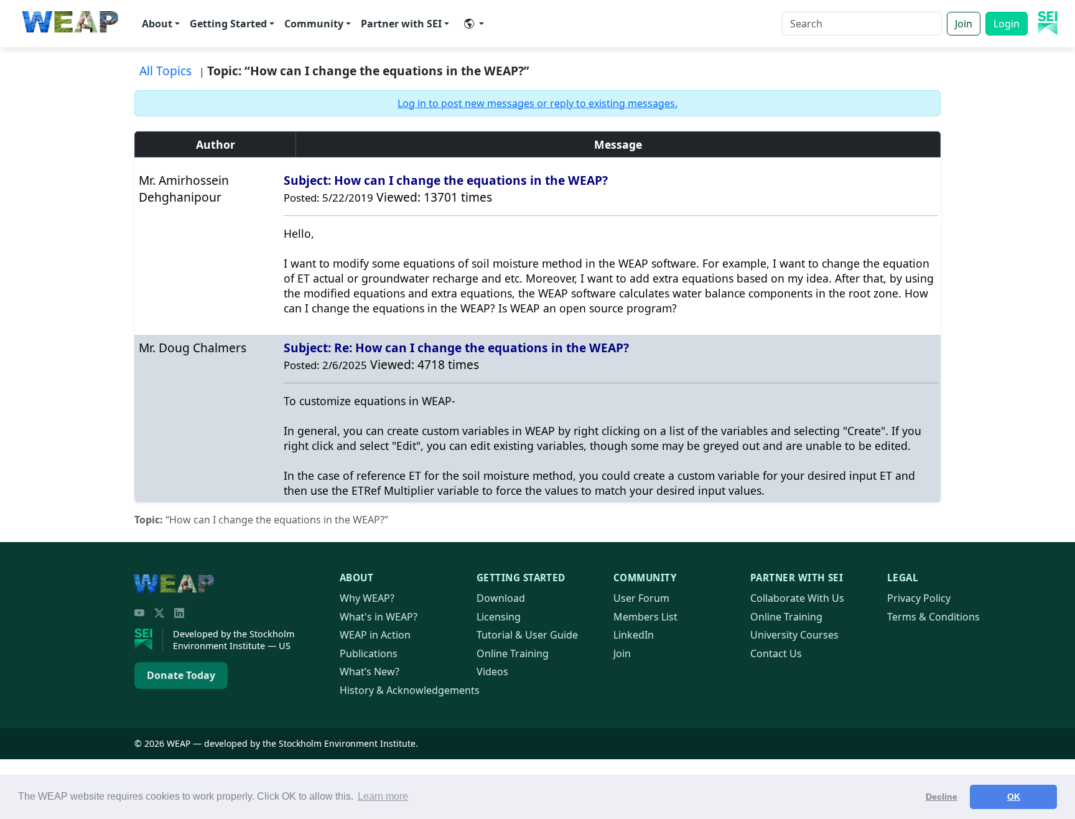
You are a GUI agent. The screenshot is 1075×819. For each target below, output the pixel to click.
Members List (645, 617)
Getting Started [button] (228, 23)
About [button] (157, 23)
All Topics (165, 70)
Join (963, 23)
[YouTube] (139, 613)
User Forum (641, 598)
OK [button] (1013, 797)
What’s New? (369, 671)
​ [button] (474, 23)
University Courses (794, 635)
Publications (369, 653)
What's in (378, 617)
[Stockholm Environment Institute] (148, 640)
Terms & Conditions (933, 617)
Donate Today (181, 675)
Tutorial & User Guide (527, 635)
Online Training (513, 653)
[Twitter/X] (159, 613)
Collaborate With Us (797, 598)
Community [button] (313, 23)
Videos (492, 671)
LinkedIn (633, 635)
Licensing (499, 617)
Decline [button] (941, 797)
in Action (375, 635)
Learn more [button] (383, 796)
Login (1007, 23)
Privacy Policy (919, 598)
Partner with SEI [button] (401, 23)
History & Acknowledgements (410, 690)
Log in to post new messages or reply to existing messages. (537, 103)
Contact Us (776, 653)
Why (367, 598)
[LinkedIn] (179, 613)
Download (501, 598)
